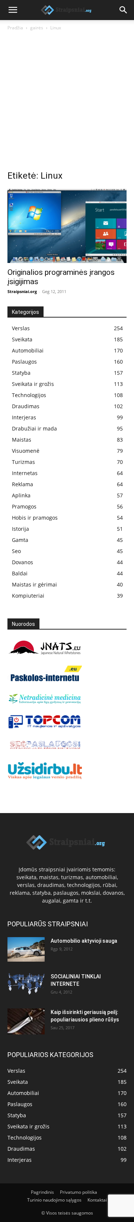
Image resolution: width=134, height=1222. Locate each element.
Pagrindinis (42, 1192)
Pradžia (15, 28)
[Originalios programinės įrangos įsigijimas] (67, 226)
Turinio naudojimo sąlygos (54, 1200)
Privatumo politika (78, 1192)
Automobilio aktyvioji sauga (84, 941)
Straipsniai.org (22, 291)
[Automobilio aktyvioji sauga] (26, 949)
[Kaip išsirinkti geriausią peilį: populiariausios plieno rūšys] (26, 1021)
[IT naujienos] (44, 726)
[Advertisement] (67, 102)
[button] (13, 10)
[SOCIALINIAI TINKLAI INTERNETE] (26, 984)
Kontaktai (97, 1200)
